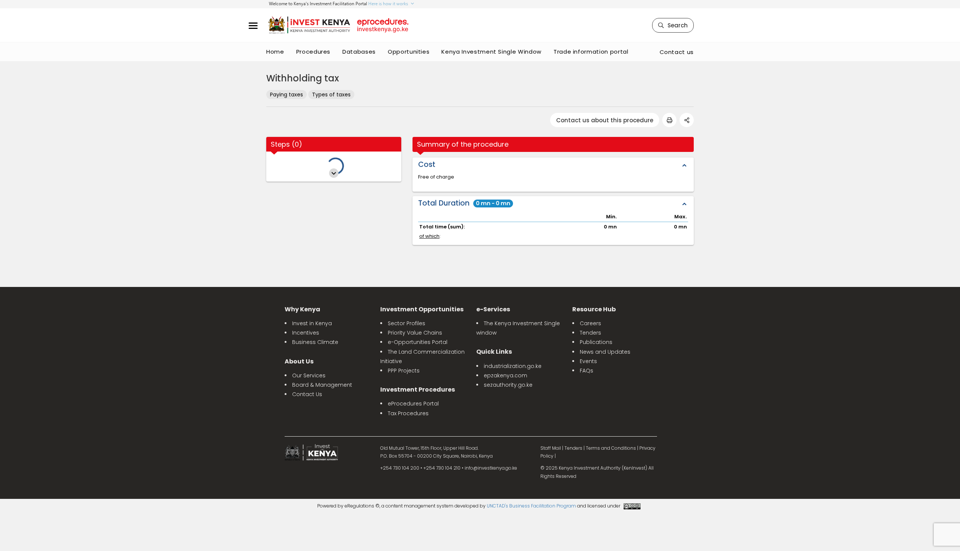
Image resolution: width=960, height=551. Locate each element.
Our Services (309, 375)
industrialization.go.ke (513, 366)
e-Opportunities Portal (417, 342)
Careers (590, 323)
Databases (359, 52)
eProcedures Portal (413, 403)
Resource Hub (594, 309)
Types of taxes (331, 94)
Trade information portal (591, 52)
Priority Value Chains (415, 332)
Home (275, 52)
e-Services (493, 309)
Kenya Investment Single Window (491, 52)
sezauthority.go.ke (508, 385)
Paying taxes (286, 94)
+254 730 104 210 (441, 468)
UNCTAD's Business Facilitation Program (531, 506)
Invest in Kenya (312, 323)
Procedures (313, 52)
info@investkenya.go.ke (491, 468)
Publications (596, 342)
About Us (299, 361)
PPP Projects (404, 370)
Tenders (590, 332)
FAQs (586, 370)
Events (588, 361)
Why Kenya (302, 309)
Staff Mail (550, 448)
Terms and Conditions (611, 448)
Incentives (305, 332)
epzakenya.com (505, 375)
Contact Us (307, 394)
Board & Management (322, 385)
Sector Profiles (406, 323)
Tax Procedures (408, 413)
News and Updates (605, 352)
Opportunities (408, 52)
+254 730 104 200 (399, 468)
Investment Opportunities (422, 309)
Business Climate (315, 342)
